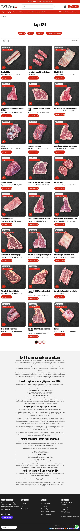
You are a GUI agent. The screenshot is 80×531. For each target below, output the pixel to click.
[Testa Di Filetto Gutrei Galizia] (13, 314)
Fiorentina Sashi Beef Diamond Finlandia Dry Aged (12, 109)
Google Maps (64, 504)
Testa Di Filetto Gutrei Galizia (9, 329)
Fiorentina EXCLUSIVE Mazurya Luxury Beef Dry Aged (39, 330)
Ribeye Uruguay (58, 182)
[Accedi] (65, 6)
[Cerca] (51, 6)
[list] (8, 40)
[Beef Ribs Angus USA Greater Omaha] (66, 240)
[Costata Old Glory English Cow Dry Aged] (40, 168)
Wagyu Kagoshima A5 (7, 219)
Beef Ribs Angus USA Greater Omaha (64, 255)
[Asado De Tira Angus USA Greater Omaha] (66, 277)
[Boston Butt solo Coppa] (40, 132)
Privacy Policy (44, 506)
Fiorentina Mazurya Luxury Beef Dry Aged (65, 146)
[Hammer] (66, 314)
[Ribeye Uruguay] (66, 168)
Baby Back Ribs (5, 72)
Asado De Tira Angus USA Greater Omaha (65, 291)
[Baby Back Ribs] (13, 58)
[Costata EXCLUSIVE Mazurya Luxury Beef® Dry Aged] (40, 277)
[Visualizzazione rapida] (4, 67)
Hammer (56, 329)
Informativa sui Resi (46, 514)
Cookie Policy (44, 509)
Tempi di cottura (25, 509)
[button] (73, 6)
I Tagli (2, 12)
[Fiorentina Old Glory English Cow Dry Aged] (40, 240)
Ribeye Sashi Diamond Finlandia (10, 291)
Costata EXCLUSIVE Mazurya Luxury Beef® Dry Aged (39, 292)
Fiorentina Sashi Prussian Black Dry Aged (65, 219)
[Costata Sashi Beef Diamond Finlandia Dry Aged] (40, 94)
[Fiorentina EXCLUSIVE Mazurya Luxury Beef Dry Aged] (40, 314)
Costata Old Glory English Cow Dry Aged (39, 182)
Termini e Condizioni (46, 503)
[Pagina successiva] (43, 342)
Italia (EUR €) (5, 527)
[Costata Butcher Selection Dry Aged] (13, 240)
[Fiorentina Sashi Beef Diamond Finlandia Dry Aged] (13, 94)
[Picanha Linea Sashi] (13, 168)
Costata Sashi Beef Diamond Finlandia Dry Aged (39, 109)
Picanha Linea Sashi (6, 182)
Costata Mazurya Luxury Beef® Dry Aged (65, 108)
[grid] (4, 40)
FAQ (22, 506)
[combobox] (38, 6)
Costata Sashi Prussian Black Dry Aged (39, 219)
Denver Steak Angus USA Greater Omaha (39, 72)
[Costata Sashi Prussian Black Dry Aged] (40, 204)
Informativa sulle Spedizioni (48, 511)
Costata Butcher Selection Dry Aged (11, 255)
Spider (3, 146)
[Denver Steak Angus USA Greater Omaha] (40, 58)
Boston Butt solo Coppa (34, 146)
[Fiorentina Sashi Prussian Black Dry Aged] (66, 204)
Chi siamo (23, 503)
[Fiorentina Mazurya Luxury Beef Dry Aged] (66, 132)
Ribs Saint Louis (58, 72)
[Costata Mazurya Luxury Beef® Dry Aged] (66, 94)
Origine (21, 12)
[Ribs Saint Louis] (66, 58)
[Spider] (13, 132)
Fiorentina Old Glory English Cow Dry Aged (39, 255)
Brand (14, 12)
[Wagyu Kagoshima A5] (13, 204)
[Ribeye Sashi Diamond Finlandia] (13, 277)
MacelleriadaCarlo (63, 526)
